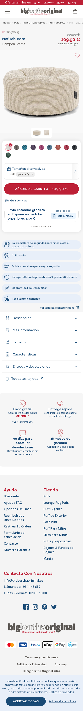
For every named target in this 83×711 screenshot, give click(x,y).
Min (62, 3)
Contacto (11, 543)
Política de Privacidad (32, 664)
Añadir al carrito (41, 189)
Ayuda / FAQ (13, 502)
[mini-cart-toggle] (75, 11)
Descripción (22, 318)
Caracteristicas (24, 354)
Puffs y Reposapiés (57, 541)
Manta (48, 558)
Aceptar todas (26, 701)
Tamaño (19, 342)
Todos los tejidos (24, 379)
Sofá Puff (50, 522)
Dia (39, 3)
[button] (36, 132)
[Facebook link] (26, 609)
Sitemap (61, 664)
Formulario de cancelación (14, 535)
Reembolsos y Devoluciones (14, 517)
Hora (51, 3)
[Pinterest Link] (45, 609)
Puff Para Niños (54, 528)
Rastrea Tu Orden (17, 526)
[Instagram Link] (36, 609)
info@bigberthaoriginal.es (23, 580)
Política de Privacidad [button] (61, 692)
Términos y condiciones (41, 657)
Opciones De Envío (17, 509)
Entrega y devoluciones (31, 366)
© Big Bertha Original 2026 (41, 671)
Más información (26, 330)
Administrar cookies (62, 701)
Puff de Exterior (55, 515)
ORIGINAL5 (65, 216)
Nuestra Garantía (17, 550)
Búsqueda (11, 496)
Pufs (46, 496)
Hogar (7, 22)
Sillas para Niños (55, 535)
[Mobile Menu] (7, 11)
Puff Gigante (53, 509)
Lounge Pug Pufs (56, 502)
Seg (74, 3)
